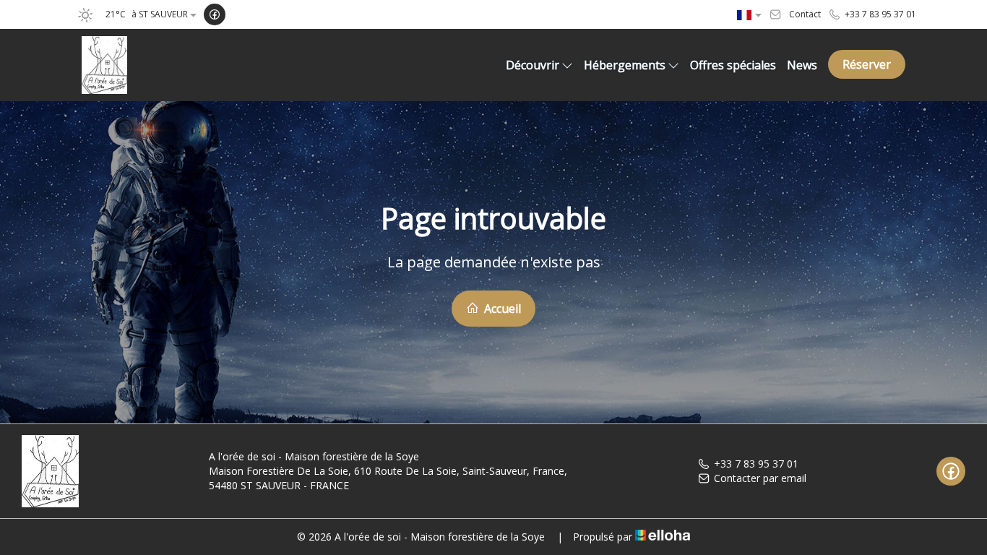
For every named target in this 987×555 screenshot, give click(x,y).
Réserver (866, 64)
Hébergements (624, 65)
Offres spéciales (733, 65)
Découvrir (532, 65)
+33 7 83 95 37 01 (756, 463)
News (802, 65)
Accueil (501, 309)
